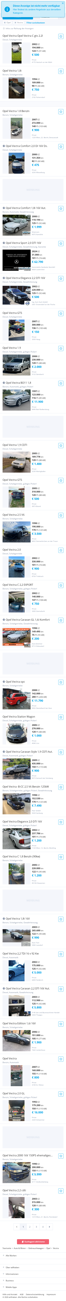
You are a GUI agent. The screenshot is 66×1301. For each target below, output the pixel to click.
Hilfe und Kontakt (10, 1294)
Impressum (51, 1294)
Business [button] (10, 1280)
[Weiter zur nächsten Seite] (49, 1227)
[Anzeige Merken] (60, 36)
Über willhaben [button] (12, 1267)
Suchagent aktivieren (35, 1241)
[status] (33, 9)
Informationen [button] (12, 1274)
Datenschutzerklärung (35, 1294)
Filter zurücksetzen (36, 22)
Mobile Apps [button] (11, 1287)
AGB (21, 1294)
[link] (16, 1227)
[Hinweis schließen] (63, 3)
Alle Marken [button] (11, 1255)
